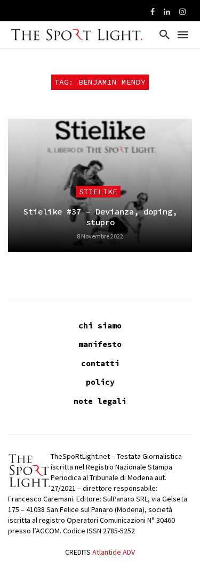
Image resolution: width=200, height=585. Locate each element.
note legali (100, 401)
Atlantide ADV (113, 552)
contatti (100, 363)
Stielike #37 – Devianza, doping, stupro (100, 217)
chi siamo (100, 325)
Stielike (98, 191)
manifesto (100, 344)
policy (100, 382)
